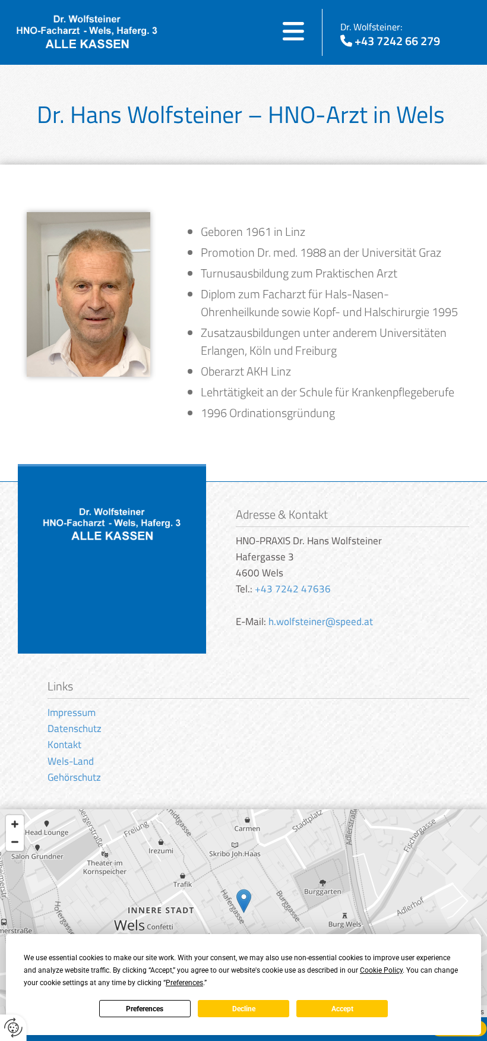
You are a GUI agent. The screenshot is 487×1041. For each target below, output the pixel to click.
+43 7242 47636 (293, 589)
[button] (234, 32)
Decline (243, 1009)
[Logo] (87, 32)
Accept (342, 1009)
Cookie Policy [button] (381, 970)
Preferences (144, 1009)
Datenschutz (75, 728)
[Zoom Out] (15, 842)
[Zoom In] (15, 824)
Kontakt (64, 744)
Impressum (72, 712)
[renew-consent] (13, 1027)
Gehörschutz (74, 777)
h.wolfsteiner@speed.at (320, 621)
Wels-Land (71, 761)
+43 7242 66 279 (397, 40)
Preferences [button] (184, 983)
